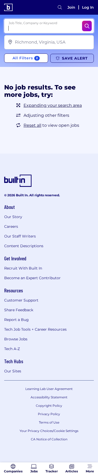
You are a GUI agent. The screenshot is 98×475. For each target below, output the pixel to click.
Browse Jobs (15, 339)
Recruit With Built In (23, 268)
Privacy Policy (49, 414)
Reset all (32, 125)
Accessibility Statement (49, 397)
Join (71, 7)
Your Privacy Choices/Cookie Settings (49, 431)
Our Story (13, 216)
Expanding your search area (53, 105)
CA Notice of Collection (49, 439)
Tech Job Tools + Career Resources (35, 329)
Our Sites (12, 371)
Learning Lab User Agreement (49, 389)
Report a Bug (16, 319)
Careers (11, 226)
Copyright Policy (49, 406)
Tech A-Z (12, 348)
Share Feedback (18, 310)
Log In (88, 7)
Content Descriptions (23, 246)
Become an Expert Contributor (32, 278)
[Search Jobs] (87, 26)
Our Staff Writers (20, 236)
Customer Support (21, 300)
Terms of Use (49, 422)
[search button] (59, 7)
